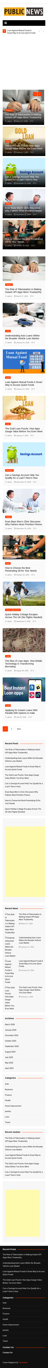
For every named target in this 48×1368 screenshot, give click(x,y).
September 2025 (12, 1046)
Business (9, 172)
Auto (7, 235)
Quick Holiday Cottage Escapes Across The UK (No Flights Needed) (23, 810)
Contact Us (8, 1353)
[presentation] (39, 31)
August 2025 (10, 1052)
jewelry (8, 1111)
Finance (9, 110)
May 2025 (9, 1063)
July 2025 (9, 1057)
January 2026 (10, 1030)
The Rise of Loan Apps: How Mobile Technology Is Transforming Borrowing (23, 664)
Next (19, 729)
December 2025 (11, 1035)
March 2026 (10, 1024)
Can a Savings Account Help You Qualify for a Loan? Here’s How (24, 785)
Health (8, 203)
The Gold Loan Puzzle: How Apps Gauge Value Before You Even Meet (21, 32)
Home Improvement (13, 610)
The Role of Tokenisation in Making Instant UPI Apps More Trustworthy (22, 751)
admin (9, 121)
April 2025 (9, 1068)
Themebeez (23, 1362)
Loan (7, 141)
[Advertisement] (24, 64)
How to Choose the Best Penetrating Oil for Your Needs (22, 802)
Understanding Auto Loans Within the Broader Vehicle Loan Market (24, 759)
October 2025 (10, 1041)
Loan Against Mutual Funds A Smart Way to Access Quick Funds (23, 768)
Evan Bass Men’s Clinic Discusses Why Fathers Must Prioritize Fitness (21, 793)
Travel (7, 1122)
